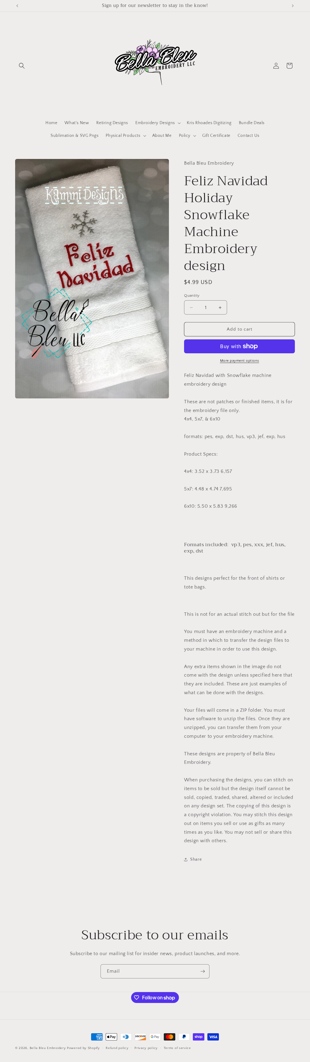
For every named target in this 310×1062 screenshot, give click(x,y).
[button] (21, 65)
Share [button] (196, 859)
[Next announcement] (292, 6)
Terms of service (177, 1048)
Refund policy (117, 1048)
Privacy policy (146, 1048)
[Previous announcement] (17, 6)
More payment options (239, 361)
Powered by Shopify (83, 1048)
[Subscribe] (202, 971)
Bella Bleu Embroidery (48, 1048)
